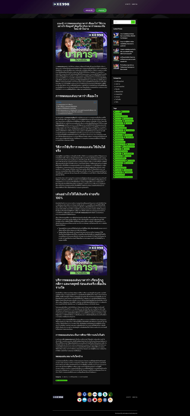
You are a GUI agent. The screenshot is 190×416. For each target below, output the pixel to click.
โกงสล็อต (118, 170)
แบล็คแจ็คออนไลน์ (121, 167)
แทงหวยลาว (119, 163)
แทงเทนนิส (119, 165)
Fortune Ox (126, 111)
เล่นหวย (127, 149)
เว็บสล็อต (118, 153)
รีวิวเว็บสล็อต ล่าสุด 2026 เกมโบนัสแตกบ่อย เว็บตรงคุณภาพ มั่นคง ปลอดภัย (127, 67)
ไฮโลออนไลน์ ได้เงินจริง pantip (124, 177)
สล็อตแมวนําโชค (120, 144)
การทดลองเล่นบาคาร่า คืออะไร (65, 104)
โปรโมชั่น (118, 99)
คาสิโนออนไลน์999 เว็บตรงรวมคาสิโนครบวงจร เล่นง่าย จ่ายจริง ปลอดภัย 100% (127, 59)
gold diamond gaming (121, 116)
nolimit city (119, 121)
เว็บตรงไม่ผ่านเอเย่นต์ (121, 151)
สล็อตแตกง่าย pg (120, 142)
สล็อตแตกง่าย (119, 139)
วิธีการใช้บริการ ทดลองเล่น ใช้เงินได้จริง (67, 106)
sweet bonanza (120, 125)
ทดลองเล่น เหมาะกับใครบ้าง (66, 113)
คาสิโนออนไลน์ (73, 376)
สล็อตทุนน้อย (119, 137)
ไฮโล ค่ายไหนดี (120, 174)
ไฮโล (116, 102)
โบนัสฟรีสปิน (128, 170)
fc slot (117, 111)
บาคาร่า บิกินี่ (119, 130)
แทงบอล (117, 96)
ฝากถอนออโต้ (130, 130)
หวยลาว (118, 146)
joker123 (118, 118)
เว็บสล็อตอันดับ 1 (129, 153)
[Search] (133, 22)
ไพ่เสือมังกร (129, 172)
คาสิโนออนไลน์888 (121, 128)
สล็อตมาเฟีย (130, 137)
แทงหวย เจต (129, 163)
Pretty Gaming (129, 121)
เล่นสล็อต (118, 149)
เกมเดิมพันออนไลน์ (129, 146)
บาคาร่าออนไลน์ (84, 376)
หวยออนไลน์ (118, 94)
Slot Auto (128, 123)
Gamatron (118, 114)
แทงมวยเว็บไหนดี (120, 160)
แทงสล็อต (131, 160)
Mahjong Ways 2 (128, 118)
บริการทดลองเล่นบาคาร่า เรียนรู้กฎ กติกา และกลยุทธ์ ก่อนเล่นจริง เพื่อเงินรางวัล (77, 110)
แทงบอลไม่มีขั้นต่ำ (121, 158)
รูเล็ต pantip (119, 135)
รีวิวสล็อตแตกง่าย (120, 132)
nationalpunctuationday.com (129, 413)
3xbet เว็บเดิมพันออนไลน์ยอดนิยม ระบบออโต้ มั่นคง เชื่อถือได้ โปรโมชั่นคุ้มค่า (127, 36)
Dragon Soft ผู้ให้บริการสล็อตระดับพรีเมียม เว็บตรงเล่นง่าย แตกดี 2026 (127, 44)
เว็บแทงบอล (119, 156)
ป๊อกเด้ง (117, 89)
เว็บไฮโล (128, 156)
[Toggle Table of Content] (94, 102)
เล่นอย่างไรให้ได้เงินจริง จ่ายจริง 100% (67, 108)
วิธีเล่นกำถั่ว (129, 135)
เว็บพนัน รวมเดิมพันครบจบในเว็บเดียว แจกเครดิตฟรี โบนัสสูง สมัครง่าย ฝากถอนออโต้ (127, 51)
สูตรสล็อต (131, 144)
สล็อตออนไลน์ (119, 91)
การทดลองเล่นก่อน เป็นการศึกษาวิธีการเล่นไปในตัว (71, 112)
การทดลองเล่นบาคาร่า (62, 380)
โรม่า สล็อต (119, 172)
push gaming (119, 123)
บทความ (65, 376)
